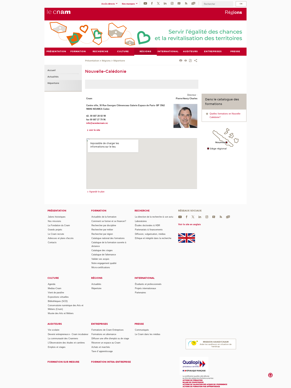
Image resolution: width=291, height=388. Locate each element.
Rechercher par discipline (103, 225)
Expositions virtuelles (58, 297)
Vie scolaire (53, 330)
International (145, 278)
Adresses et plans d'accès (61, 238)
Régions (106, 60)
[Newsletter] (193, 3)
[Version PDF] (190, 60)
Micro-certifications (100, 267)
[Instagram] (172, 3)
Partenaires (140, 292)
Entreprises (99, 324)
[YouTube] (145, 3)
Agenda (51, 284)
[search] (217, 4)
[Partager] (195, 61)
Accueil (51, 70)
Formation (98, 210)
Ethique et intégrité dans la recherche (153, 238)
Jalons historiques (57, 217)
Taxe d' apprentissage (102, 351)
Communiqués (142, 330)
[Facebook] (152, 3)
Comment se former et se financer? (108, 221)
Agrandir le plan (96, 191)
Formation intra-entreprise (111, 361)
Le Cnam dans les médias (147, 334)
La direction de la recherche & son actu (154, 217)
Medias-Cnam (54, 288)
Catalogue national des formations (108, 238)
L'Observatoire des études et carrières (66, 342)
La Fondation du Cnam (59, 225)
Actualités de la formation (103, 217)
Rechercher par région (102, 234)
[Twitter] (158, 3)
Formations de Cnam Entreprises (107, 330)
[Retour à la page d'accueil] (64, 13)
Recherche (142, 210)
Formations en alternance (103, 334)
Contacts (52, 242)
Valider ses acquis (100, 259)
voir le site (94, 130)
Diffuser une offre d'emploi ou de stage (110, 338)
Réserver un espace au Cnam (105, 342)
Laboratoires (141, 221)
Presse (139, 324)
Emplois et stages (57, 347)
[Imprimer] (180, 61)
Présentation (92, 60)
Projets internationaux (145, 288)
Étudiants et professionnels (148, 284)
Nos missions (54, 221)
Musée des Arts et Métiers (61, 313)
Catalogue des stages (102, 250)
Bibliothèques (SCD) (58, 301)
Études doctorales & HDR (147, 225)
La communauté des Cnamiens (63, 338)
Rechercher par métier (102, 229)
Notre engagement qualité (103, 263)
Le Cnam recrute (56, 234)
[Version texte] (185, 60)
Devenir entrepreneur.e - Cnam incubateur (68, 334)
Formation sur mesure (63, 361)
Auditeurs (54, 324)
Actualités (53, 76)
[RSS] (186, 3)
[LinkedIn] (165, 3)
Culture (53, 278)
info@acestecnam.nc (97, 123)
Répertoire (119, 60)
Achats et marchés (100, 347)
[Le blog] (179, 3)
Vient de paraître (56, 292)
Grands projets (55, 229)
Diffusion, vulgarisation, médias (150, 234)
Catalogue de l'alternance (103, 254)
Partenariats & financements (149, 229)
